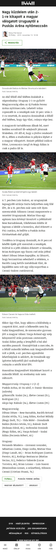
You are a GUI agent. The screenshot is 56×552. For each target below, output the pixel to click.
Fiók (51, 549)
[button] (8, 479)
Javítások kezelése (15, 528)
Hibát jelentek (23, 523)
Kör (39, 549)
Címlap (17, 549)
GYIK (11, 523)
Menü (5, 549)
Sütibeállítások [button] (39, 533)
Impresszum (38, 523)
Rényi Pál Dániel (15, 33)
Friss (28, 549)
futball (12, 35)
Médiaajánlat (15, 533)
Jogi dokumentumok (37, 528)
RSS (26, 533)
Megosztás (13, 43)
